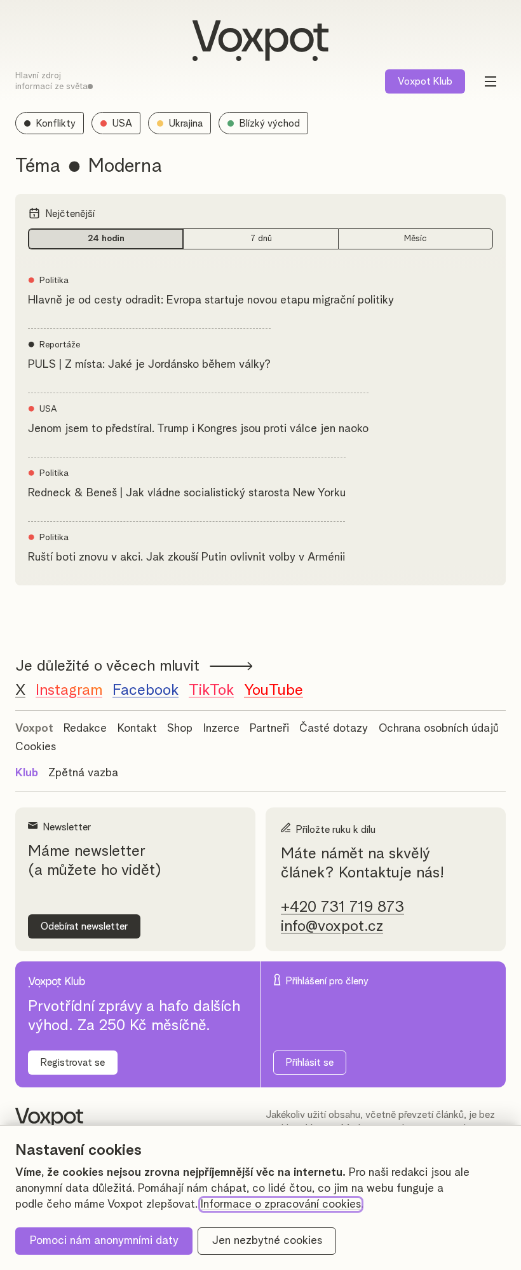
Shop (180, 728)
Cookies (35, 747)
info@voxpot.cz (332, 926)
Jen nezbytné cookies (267, 1240)
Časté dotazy (333, 728)
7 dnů (261, 238)
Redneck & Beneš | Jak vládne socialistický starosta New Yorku (187, 493)
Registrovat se (73, 1062)
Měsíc (415, 238)
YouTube (273, 690)
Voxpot (34, 728)
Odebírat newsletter (84, 926)
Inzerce (221, 728)
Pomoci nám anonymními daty (104, 1240)
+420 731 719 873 (342, 907)
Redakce (85, 728)
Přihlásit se (310, 1062)
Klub (425, 81)
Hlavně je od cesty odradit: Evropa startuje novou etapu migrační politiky (211, 300)
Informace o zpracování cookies (281, 1204)
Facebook (145, 690)
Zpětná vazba (83, 773)
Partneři (269, 728)
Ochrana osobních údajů (439, 728)
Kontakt (137, 728)
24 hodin (106, 238)
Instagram (69, 690)
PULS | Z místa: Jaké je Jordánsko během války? (149, 364)
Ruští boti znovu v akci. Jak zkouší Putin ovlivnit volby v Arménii (186, 557)
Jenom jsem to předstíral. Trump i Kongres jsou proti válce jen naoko (198, 429)
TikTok (211, 690)
